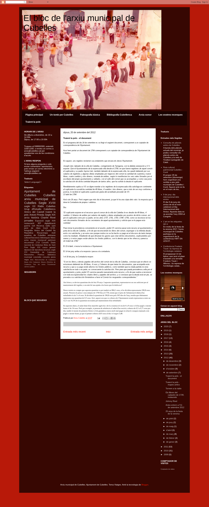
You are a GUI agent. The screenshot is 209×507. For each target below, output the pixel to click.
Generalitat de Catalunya (42, 252)
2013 (166, 353)
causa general (48, 247)
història (35, 217)
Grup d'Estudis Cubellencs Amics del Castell (39, 210)
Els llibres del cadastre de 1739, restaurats (175, 394)
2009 (166, 454)
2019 (166, 330)
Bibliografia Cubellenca (119, 115)
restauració (29, 223)
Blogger (144, 485)
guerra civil (29, 226)
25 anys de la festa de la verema (174, 412)
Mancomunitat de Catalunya (45, 260)
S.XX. (52, 228)
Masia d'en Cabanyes (32, 262)
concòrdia (37, 257)
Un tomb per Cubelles (61, 115)
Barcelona (35, 238)
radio (47, 226)
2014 (166, 350)
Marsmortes (29, 255)
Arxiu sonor (145, 115)
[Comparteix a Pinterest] (114, 318)
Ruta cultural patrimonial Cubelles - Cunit (173, 169)
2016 (166, 342)
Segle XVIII (47, 203)
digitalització (50, 223)
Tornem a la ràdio (173, 388)
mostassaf (42, 240)
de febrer (170, 438)
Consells (45, 243)
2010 (166, 451)
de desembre (172, 361)
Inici (108, 331)
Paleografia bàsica (90, 115)
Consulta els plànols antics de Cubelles (172, 144)
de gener (170, 442)
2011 (166, 447)
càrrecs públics (29, 267)
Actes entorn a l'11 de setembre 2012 (175, 406)
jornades (28, 220)
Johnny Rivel (171, 401)
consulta (46, 257)
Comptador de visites (167, 469)
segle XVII (50, 221)
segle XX (29, 206)
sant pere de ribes (39, 227)
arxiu (26, 217)
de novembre (172, 365)
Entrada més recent (74, 331)
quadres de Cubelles (35, 235)
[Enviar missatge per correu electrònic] (98, 318)
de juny (169, 422)
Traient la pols (33, 122)
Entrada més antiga (142, 331)
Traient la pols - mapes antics (173, 383)
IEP (39, 223)
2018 (166, 334)
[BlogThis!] (106, 318)
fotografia (28, 230)
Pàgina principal (34, 115)
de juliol (170, 418)
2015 (166, 346)
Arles (32, 260)
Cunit (45, 228)
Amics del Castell (43, 230)
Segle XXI (35, 247)
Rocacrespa (42, 233)
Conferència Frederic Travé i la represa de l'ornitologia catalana (172, 248)
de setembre (172, 372)
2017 (166, 338)
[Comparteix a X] (109, 318)
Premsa (41, 255)
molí (53, 233)
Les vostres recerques (170, 115)
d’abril (169, 430)
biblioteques (45, 238)
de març (170, 434)
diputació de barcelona (33, 250)
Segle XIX (50, 214)
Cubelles (49, 195)
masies (33, 240)
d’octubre (170, 369)
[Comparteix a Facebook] (111, 318)
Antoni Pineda (36, 214)
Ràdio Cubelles (46, 206)
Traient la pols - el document (174, 377)
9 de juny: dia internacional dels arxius (171, 196)
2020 (166, 326)
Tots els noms (39, 264)
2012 (166, 357)
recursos (46, 250)
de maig (170, 426)
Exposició (39, 221)
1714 (38, 243)
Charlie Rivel (48, 217)
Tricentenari (51, 264)
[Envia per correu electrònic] (103, 318)
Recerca (40, 226)
